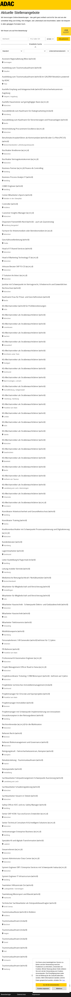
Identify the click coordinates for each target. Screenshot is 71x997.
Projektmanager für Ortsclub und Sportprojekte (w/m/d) (26, 694)
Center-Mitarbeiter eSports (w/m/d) (17, 195)
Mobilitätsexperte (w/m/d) (13, 631)
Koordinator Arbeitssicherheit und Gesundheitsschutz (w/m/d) (28, 511)
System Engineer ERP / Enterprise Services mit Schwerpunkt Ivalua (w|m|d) (34, 867)
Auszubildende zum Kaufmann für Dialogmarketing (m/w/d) (27, 111)
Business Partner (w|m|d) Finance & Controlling (22, 168)
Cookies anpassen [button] (43, 988)
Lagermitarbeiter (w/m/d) (13, 551)
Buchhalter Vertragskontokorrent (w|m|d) (20, 159)
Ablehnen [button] (59, 988)
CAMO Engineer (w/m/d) (12, 186)
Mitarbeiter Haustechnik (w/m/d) (16, 613)
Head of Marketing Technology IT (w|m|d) (20, 257)
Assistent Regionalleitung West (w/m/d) (19, 59)
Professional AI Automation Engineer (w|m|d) (21, 658)
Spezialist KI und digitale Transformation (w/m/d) (23, 840)
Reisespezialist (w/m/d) (12, 769)
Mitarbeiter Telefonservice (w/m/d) (17, 622)
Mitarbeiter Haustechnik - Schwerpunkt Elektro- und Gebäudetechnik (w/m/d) (35, 604)
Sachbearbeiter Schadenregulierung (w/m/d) (21, 787)
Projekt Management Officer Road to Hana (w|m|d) (24, 667)
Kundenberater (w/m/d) (12, 542)
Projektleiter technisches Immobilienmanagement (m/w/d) (27, 685)
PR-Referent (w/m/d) (10, 649)
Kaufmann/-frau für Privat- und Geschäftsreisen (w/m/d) (26, 297)
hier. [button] (63, 980)
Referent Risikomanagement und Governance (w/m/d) (25, 742)
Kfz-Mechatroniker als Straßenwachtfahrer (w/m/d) (23, 315)
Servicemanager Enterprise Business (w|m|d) (21, 831)
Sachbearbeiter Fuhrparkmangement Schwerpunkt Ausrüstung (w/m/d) (32, 778)
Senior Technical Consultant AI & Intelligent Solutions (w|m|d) (28, 822)
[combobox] (50, 39)
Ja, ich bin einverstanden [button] (51, 985)
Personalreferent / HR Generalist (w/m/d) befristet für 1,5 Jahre (28, 640)
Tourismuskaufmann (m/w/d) (14, 921)
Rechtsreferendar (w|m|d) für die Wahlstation (22, 724)
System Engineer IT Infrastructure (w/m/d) (20, 876)
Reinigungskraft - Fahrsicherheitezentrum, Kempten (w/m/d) (27, 751)
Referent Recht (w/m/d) (12, 733)
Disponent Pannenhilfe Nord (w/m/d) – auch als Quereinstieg (28, 222)
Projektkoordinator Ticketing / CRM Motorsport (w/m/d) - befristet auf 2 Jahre (35, 676)
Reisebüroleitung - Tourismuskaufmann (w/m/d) (22, 760)
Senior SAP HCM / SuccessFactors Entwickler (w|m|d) (25, 813)
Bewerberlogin (6, 994)
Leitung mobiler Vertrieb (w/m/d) (16, 569)
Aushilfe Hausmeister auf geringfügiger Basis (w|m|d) (25, 102)
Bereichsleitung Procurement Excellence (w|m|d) (23, 129)
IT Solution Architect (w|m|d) (14, 275)
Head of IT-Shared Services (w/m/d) (17, 248)
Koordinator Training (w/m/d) (14, 520)
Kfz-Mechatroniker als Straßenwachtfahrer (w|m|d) (24, 502)
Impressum (36, 994)
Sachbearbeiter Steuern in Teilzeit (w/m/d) (20, 796)
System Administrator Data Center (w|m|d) (20, 858)
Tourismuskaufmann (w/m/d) (14, 948)
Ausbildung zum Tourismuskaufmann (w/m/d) (21, 68)
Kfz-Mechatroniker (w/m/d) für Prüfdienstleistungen (24, 306)
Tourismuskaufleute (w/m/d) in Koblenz (19, 912)
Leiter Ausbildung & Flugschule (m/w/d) (19, 560)
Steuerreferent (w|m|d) (12, 849)
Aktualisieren (63, 39)
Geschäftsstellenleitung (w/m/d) (15, 239)
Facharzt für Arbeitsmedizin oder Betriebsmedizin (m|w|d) (27, 230)
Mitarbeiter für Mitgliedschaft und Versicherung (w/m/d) (26, 586)
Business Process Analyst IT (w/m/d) (17, 177)
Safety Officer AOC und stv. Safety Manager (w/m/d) (24, 805)
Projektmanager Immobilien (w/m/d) (17, 703)
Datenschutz (21, 994)
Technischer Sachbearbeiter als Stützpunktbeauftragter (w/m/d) (29, 903)
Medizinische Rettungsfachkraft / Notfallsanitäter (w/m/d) (26, 577)
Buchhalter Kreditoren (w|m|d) (15, 150)
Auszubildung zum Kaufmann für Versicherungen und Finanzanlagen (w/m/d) (35, 120)
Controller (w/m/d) (10, 204)
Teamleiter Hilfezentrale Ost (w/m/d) (17, 885)
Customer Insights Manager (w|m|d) (18, 213)
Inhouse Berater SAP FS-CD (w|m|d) (17, 266)
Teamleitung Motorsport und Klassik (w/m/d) (21, 894)
